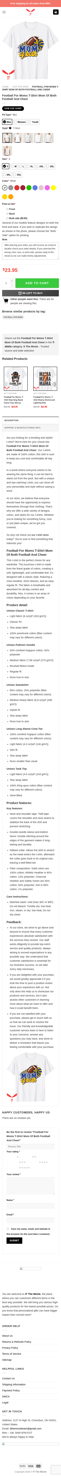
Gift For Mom (20, 86)
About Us (7, 1335)
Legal (5, 1402)
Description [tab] (11, 420)
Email (10, 1214)
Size (5, 159)
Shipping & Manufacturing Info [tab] (22, 428)
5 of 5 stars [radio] (13, 1167)
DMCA (6, 1396)
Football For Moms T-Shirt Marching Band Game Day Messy (14, 400)
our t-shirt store (40, 535)
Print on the (8, 204)
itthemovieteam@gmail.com (25, 1428)
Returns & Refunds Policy (16, 1341)
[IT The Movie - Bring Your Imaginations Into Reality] (30, 12)
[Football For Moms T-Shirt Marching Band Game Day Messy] (15, 378)
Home (5, 86)
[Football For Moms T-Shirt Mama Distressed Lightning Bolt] (45, 378)
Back (12, 213)
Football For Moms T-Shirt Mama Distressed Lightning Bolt (44, 400)
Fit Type (6, 114)
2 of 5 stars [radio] (26, 1157)
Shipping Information (14, 1384)
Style (6, 128)
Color (5, 181)
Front (12, 209)
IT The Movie (33, 1294)
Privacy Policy (10, 1347)
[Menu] (4, 12)
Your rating (13, 1151)
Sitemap (6, 1359)
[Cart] (56, 12)
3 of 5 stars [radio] (13, 1162)
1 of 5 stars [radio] (11, 1157)
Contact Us (8, 1378)
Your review (14, 1174)
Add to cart (37, 283)
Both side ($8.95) (18, 218)
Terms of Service (11, 1353)
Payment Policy (11, 1390)
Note (4, 239)
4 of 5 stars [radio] (33, 1162)
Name (10, 1200)
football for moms (13, 317)
